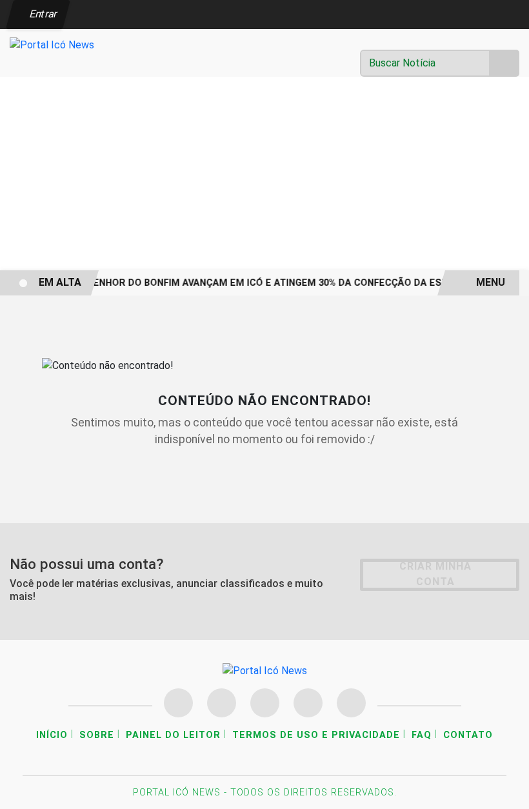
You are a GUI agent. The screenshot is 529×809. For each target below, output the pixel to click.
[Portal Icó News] (52, 44)
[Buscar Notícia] (504, 63)
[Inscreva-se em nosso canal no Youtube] (308, 702)
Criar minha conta (435, 574)
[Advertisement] (264, 173)
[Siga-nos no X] (264, 702)
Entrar (42, 14)
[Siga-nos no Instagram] (221, 702)
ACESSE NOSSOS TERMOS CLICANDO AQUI (232, 793)
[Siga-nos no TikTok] (351, 702)
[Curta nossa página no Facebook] (178, 702)
